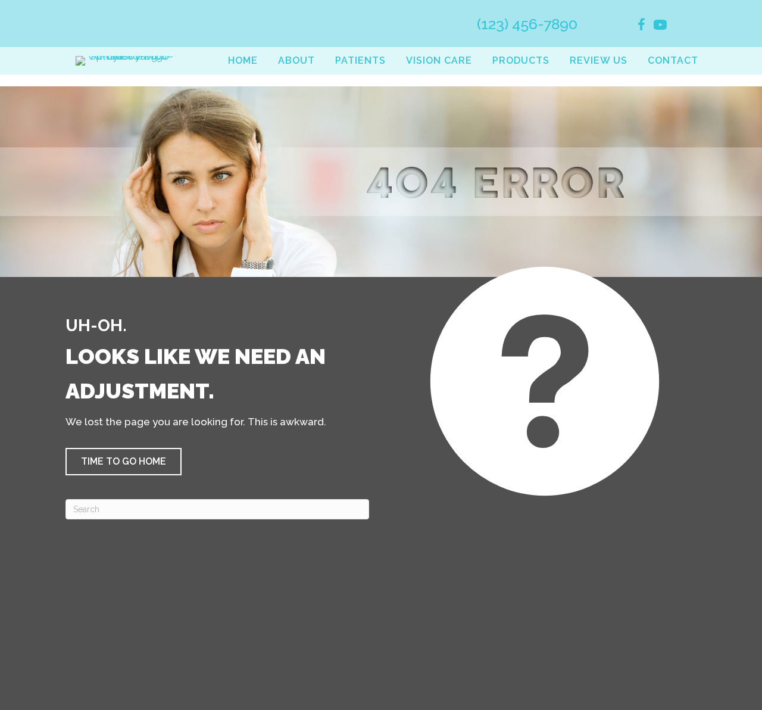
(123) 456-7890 (527, 24)
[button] (123, 461)
